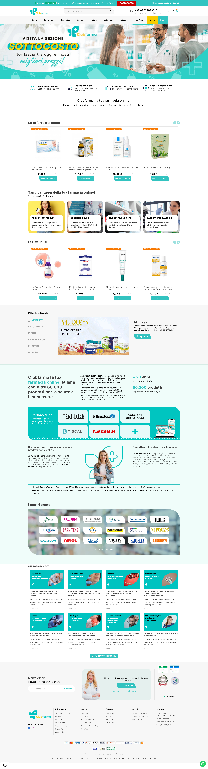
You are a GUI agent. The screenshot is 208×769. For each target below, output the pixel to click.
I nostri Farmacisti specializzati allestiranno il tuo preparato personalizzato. (158, 225)
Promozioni (110, 719)
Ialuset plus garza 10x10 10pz (120, 287)
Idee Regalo (110, 713)
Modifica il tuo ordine (88, 719)
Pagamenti (59, 716)
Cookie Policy (60, 732)
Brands (108, 716)
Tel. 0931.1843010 (162, 718)
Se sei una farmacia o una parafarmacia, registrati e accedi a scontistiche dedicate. (123, 225)
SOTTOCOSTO (127, 3)
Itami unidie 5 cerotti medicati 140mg (45, 168)
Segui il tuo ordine (87, 723)
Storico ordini (85, 716)
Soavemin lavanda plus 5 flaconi (84, 287)
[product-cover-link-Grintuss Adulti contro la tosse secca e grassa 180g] (159, 146)
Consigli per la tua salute (89, 726)
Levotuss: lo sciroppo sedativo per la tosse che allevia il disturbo (121, 593)
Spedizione (59, 719)
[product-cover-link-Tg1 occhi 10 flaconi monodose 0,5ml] (122, 146)
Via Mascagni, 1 (165, 714)
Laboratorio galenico (159, 218)
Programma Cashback (139, 713)
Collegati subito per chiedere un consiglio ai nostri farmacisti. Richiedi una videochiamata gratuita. (83, 225)
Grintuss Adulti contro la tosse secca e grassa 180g (157, 168)
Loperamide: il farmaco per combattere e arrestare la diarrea (43, 593)
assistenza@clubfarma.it (165, 722)
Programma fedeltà (43, 218)
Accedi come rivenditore (139, 716)
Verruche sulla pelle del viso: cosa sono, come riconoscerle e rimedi (84, 593)
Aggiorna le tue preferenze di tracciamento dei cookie (104, 754)
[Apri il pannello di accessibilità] (4, 765)
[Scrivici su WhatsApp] (203, 764)
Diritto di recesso (61, 723)
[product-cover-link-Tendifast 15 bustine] (48, 265)
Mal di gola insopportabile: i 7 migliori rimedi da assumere (83, 634)
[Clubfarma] (38, 11)
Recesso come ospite (62, 726)
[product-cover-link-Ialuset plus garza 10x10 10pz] (122, 265)
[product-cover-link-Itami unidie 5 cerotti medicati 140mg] (48, 146)
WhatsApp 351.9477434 (165, 725)
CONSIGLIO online (79, 218)
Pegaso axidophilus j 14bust (82, 167)
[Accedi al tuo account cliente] (168, 11)
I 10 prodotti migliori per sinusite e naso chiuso (161, 634)
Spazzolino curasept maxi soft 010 (160, 287)
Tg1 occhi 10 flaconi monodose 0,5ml (120, 168)
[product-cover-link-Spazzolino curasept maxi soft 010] (159, 265)
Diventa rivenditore (120, 218)
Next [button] (178, 122)
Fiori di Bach (110, 723)
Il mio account (85, 713)
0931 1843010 (127, 686)
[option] (48, 153)
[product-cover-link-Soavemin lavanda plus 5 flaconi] (85, 265)
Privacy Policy (60, 729)
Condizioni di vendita (62, 713)
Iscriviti (69, 689)
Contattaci (84, 729)
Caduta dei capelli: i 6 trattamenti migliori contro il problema (123, 634)
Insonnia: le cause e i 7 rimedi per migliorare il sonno (46, 634)
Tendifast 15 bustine (41, 287)
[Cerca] (110, 11)
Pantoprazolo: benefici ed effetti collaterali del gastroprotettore (160, 593)
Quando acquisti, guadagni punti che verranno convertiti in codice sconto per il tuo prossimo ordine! (46, 225)
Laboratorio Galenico (138, 719)
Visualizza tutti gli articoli (104, 656)
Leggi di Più (34, 608)
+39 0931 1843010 (146, 10)
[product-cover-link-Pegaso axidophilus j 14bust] (85, 146)
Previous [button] (174, 122)
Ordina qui (174, 3)
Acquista (142, 336)
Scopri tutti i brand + (104, 549)
